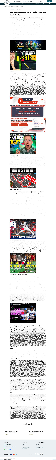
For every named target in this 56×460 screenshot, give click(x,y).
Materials (37, 444)
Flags (37, 448)
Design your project (37, 3)
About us (45, 3)
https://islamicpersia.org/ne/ (14, 327)
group (9, 459)
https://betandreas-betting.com (26, 86)
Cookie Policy (25, 448)
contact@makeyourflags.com (29, 1)
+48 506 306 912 (18, 1)
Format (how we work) (39, 447)
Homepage (6, 6)
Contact (50, 3)
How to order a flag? (25, 3)
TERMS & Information (26, 447)
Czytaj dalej (6, 434)
